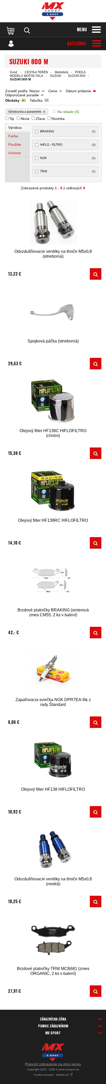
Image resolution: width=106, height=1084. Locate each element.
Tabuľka (36, 100)
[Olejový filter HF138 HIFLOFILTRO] (53, 760)
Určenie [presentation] (14, 153)
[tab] (18, 127)
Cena (52, 91)
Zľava (40, 119)
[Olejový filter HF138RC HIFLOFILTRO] (53, 491)
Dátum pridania (78, 91)
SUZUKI (55, 76)
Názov (34, 91)
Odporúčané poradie (22, 95)
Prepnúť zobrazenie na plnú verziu (53, 1064)
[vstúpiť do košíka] (11, 30)
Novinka (58, 119)
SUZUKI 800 (76, 76)
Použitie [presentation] (14, 144)
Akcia (25, 119)
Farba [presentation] (13, 136)
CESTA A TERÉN (36, 72)
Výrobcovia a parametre (27, 111)
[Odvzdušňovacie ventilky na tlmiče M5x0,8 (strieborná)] (53, 222)
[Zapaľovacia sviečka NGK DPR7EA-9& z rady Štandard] (53, 670)
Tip (11, 119)
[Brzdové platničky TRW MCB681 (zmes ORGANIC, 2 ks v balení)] (53, 939)
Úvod (13, 72)
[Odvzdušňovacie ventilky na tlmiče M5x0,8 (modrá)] (53, 849)
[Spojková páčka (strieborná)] (53, 311)
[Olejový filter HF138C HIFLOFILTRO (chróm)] (53, 401)
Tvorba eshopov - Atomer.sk (51, 1074)
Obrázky (12, 100)
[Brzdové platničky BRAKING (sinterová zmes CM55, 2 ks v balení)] (53, 580)
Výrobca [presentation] (15, 128)
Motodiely (61, 72)
